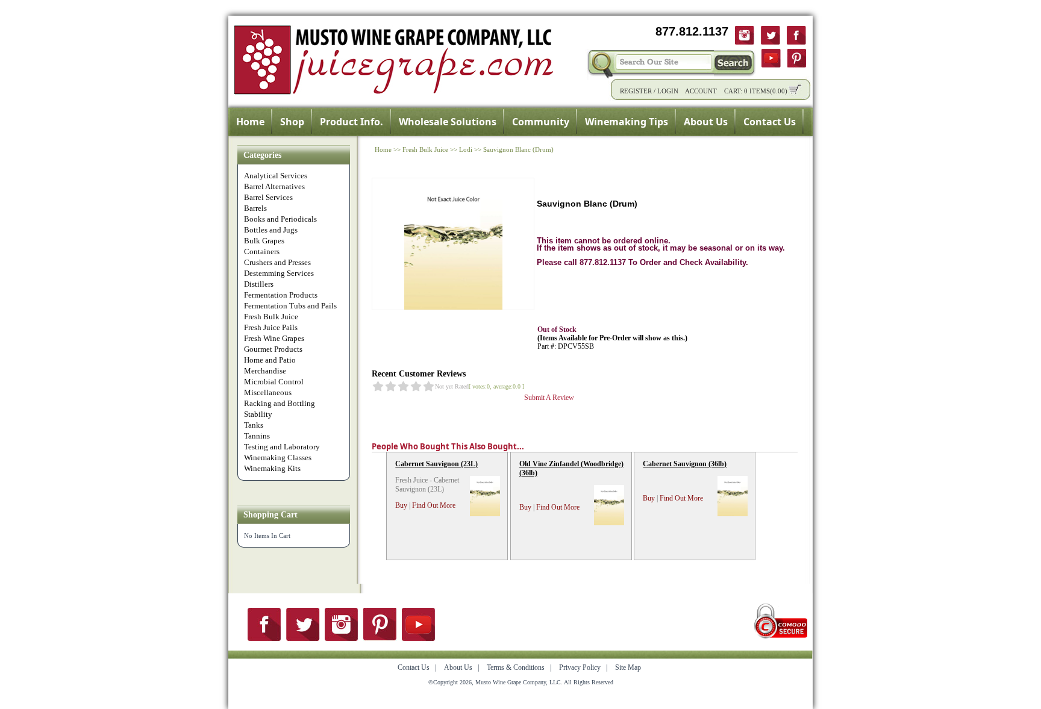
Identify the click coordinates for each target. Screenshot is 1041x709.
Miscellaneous (268, 392)
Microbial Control (274, 381)
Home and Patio (270, 359)
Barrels (255, 208)
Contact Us (769, 121)
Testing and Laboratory (282, 446)
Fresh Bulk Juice (271, 316)
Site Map (628, 667)
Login (667, 91)
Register (636, 91)
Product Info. (351, 121)
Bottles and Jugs (271, 229)
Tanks (253, 424)
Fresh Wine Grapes (274, 338)
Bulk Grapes (264, 240)
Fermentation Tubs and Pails (290, 305)
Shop (292, 121)
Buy (401, 505)
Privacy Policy (580, 667)
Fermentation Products (280, 294)
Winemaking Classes (277, 457)
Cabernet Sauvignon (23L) (436, 464)
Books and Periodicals (280, 218)
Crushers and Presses (277, 262)
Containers (262, 251)
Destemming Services (279, 273)
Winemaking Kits (272, 468)
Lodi (465, 149)
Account (701, 91)
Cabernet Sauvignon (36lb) (685, 464)
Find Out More (433, 505)
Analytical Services (275, 175)
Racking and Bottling (279, 403)
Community (540, 121)
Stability (258, 414)
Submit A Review (549, 397)
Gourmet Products (273, 349)
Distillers (259, 284)
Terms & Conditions (516, 667)
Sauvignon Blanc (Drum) (518, 149)
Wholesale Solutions (447, 121)
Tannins (257, 435)
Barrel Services (268, 197)
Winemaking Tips (626, 121)
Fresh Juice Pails (271, 327)
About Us (706, 121)
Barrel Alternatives (274, 186)
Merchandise (265, 370)
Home (250, 121)
